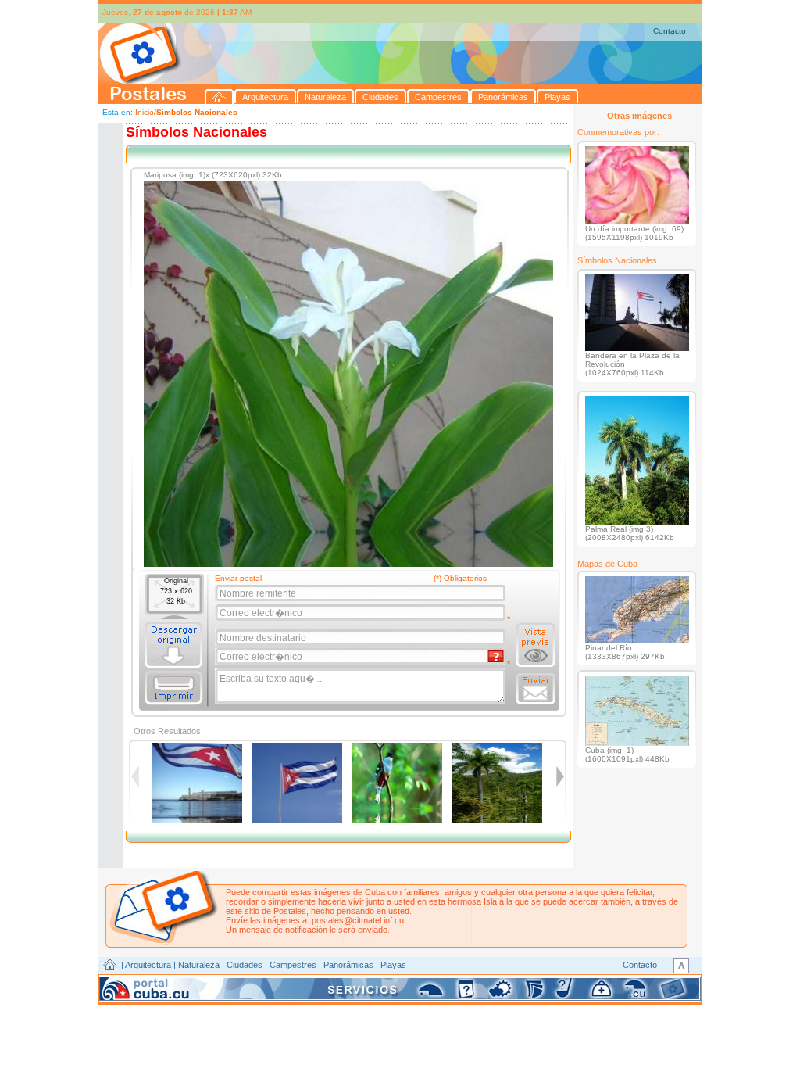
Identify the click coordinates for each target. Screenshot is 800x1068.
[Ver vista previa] (535, 645)
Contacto (669, 31)
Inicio (144, 112)
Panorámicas (348, 964)
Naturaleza (199, 964)
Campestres (293, 964)
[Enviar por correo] (535, 688)
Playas (393, 964)
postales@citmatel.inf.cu (358, 920)
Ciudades (244, 964)
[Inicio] (219, 96)
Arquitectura (148, 964)
